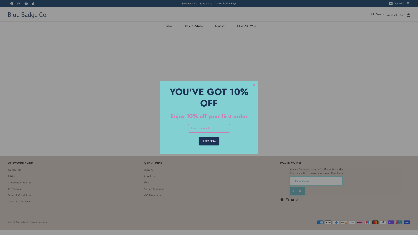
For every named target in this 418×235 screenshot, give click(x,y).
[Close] (254, 85)
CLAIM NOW (209, 141)
